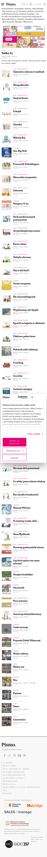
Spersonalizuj (13, 451)
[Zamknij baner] (37, 397)
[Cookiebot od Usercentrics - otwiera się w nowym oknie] (19, 397)
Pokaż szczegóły (33, 434)
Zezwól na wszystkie (15, 442)
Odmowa (14, 458)
